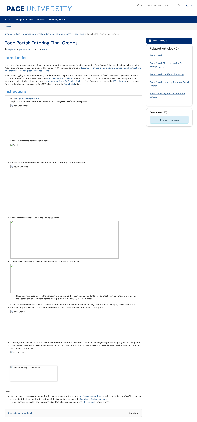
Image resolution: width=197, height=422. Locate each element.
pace (44, 49)
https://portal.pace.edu (27, 98)
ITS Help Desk (119, 81)
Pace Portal (79, 34)
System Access (63, 34)
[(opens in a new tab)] (39, 8)
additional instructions (90, 396)
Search (8, 26)
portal (31, 49)
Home (7, 19)
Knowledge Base (57, 19)
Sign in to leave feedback (20, 413)
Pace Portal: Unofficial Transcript (167, 74)
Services (41, 19)
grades (22, 49)
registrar (12, 49)
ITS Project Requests (23, 19)
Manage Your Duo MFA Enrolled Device (64, 81)
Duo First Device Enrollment (60, 78)
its (38, 49)
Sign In (189, 5)
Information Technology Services (38, 34)
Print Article (159, 40)
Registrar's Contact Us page (93, 399)
